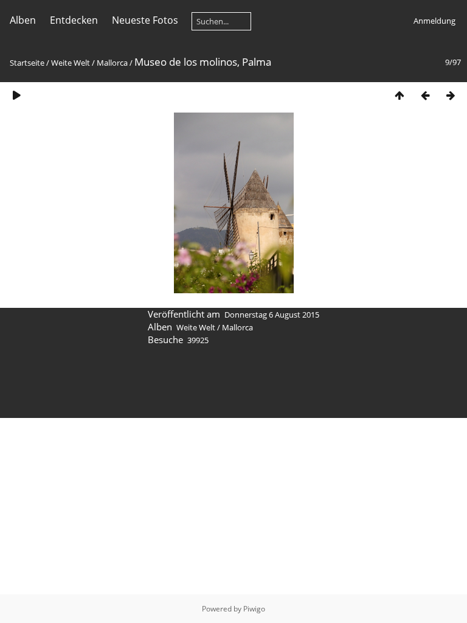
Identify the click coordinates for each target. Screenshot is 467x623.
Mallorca (112, 62)
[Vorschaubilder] (399, 95)
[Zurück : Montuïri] (425, 95)
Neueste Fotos (145, 20)
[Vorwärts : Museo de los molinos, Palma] (450, 95)
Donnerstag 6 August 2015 (271, 314)
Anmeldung (434, 20)
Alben (23, 20)
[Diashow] (16, 95)
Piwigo (254, 609)
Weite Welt (70, 62)
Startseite (27, 62)
